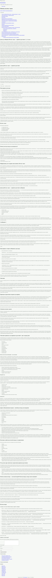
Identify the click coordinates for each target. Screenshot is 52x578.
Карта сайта (3, 6)
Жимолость (5, 30)
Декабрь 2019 (4, 569)
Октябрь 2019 (4, 571)
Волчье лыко (3, 17)
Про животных (3, 2)
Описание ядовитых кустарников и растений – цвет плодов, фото (11, 27)
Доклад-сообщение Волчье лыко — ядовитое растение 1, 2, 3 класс (11, 14)
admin (1, 10)
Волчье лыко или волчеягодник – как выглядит (9, 28)
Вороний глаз (5, 29)
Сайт (1, 550)
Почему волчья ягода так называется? (7, 18)
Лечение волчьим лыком (5, 26)
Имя (1, 546)
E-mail (1, 548)
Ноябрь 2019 (3, 570)
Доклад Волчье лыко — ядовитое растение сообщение (9, 20)
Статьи (6, 10)
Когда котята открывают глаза (6, 555)
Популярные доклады (5, 16)
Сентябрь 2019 (4, 572)
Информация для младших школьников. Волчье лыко (9, 19)
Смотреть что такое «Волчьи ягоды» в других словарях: (11, 37)
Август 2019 (3, 573)
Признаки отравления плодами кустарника (8, 25)
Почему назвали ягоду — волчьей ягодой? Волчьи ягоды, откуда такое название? (13, 35)
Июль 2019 (3, 574)
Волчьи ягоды (4, 36)
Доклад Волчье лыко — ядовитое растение (8, 15)
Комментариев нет (9, 10)
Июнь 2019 (3, 575)
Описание (3, 24)
